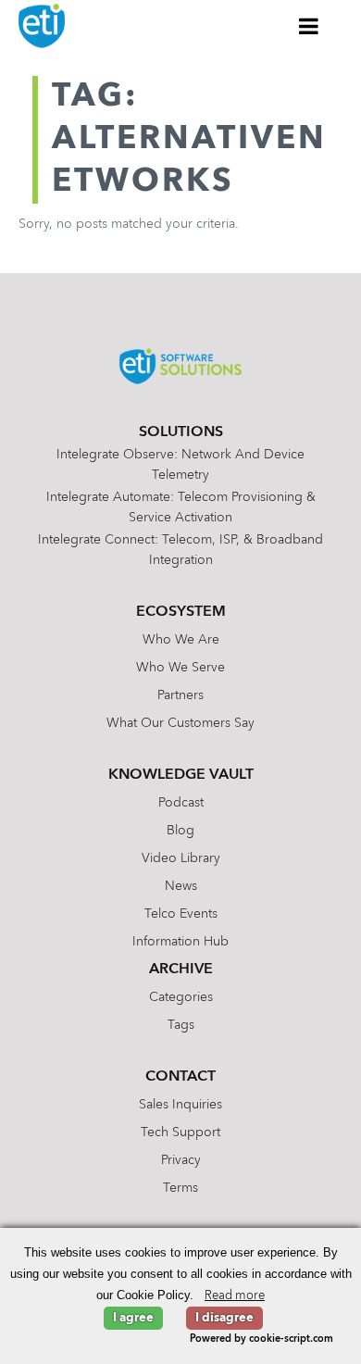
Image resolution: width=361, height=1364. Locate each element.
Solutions (181, 432)
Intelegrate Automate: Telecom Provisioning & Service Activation (181, 507)
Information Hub (180, 941)
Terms (180, 1188)
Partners (180, 695)
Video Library (181, 858)
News (181, 886)
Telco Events (181, 913)
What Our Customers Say (180, 723)
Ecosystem (181, 612)
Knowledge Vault (181, 775)
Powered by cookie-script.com (261, 1339)
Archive (181, 969)
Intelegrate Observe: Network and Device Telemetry (180, 465)
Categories (181, 997)
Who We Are (181, 639)
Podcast (181, 802)
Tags (181, 1025)
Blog (180, 830)
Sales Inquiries (180, 1104)
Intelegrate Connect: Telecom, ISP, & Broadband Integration (180, 550)
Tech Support (180, 1132)
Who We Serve (180, 667)
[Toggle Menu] (309, 26)
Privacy (181, 1160)
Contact (180, 1077)
